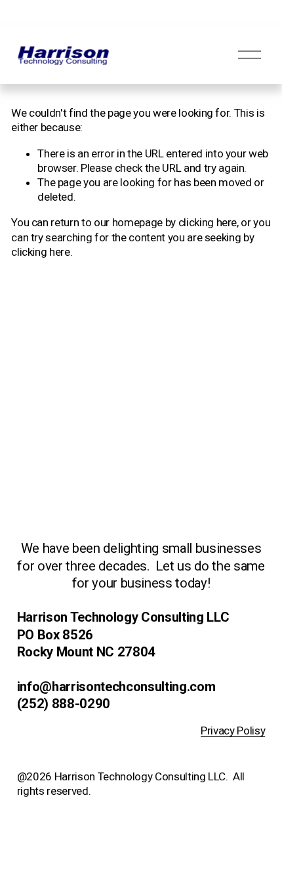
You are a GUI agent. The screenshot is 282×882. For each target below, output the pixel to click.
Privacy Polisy (233, 730)
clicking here (207, 222)
